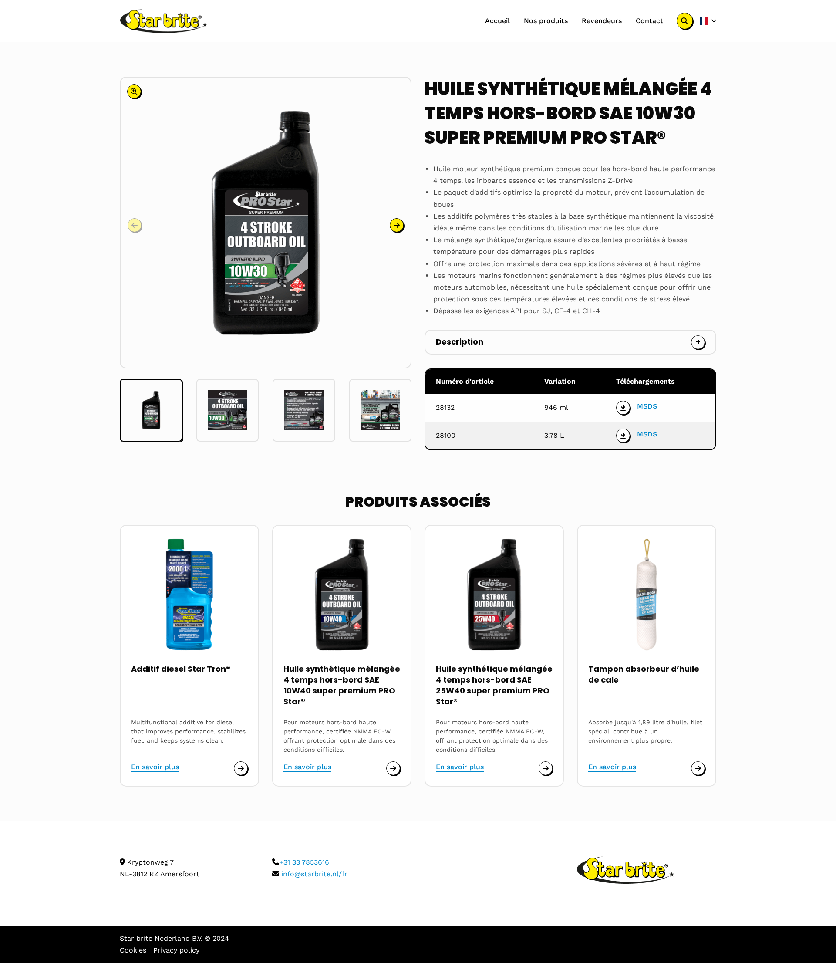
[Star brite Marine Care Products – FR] (163, 21)
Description (459, 341)
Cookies (133, 950)
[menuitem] (497, 20)
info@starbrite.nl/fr (314, 874)
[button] (397, 225)
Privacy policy (176, 950)
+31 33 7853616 (304, 862)
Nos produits (546, 21)
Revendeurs (602, 21)
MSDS (647, 406)
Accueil (497, 21)
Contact (649, 21)
